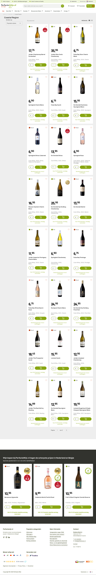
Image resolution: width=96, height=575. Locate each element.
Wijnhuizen (29, 532)
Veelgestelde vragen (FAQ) (57, 532)
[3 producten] (89, 20)
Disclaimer (30, 566)
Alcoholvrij (47, 11)
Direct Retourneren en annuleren (59, 545)
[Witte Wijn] (21, 11)
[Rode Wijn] (12, 11)
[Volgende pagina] (66, 430)
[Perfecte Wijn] (8, 6)
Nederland (86, 1)
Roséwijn (25, 11)
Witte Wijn (17, 11)
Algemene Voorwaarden (9, 566)
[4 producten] (92, 20)
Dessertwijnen (56, 11)
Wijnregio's (29, 534)
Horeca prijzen (30, 538)
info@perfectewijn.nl (80, 541)
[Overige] (69, 11)
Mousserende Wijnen (36, 11)
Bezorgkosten (53, 538)
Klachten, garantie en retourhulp (58, 540)
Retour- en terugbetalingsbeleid (58, 542)
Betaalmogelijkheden (55, 536)
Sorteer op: (9, 19)
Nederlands (73, 1)
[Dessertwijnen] (62, 11)
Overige (66, 11)
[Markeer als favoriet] (46, 26)
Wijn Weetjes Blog (31, 536)
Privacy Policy (22, 566)
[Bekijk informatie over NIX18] (89, 562)
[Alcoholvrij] (51, 11)
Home (4, 14)
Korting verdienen (31, 540)
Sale (3, 11)
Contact (75, 544)
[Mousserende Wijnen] (43, 11)
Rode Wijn (8, 11)
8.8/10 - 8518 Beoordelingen (20, 1)
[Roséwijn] (29, 11)
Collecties (10, 14)
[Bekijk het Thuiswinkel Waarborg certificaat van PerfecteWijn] (79, 561)
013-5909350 (77, 539)
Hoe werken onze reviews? (57, 534)
